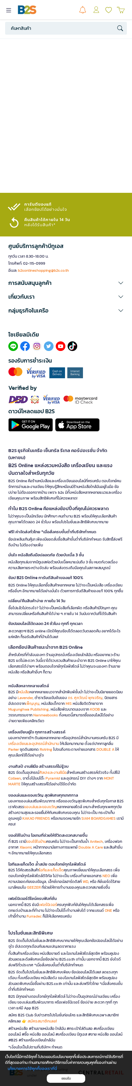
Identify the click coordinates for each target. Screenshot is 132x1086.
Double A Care (90, 847)
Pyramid (52, 778)
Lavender (25, 698)
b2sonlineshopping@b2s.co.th (43, 270)
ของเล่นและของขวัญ (40, 807)
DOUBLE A (105, 749)
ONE (108, 910)
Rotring (46, 749)
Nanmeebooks (45, 715)
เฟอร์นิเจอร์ (48, 905)
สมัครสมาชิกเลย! (42, 1021)
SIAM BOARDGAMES (98, 818)
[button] (66, 283)
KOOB (95, 709)
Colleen (14, 778)
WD (85, 882)
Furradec (34, 916)
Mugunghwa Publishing (28, 709)
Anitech (96, 841)
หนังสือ (23, 692)
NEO (106, 876)
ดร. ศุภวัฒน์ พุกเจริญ (85, 698)
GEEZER (34, 887)
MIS (69, 703)
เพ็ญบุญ (32, 703)
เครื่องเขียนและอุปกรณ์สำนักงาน (33, 744)
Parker (13, 749)
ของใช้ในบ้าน (36, 841)
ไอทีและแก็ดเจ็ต (51, 870)
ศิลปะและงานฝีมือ (53, 772)
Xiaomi (25, 847)
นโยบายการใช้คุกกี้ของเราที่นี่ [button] (32, 1068)
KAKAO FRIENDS (36, 818)
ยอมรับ (66, 1078)
